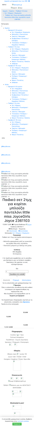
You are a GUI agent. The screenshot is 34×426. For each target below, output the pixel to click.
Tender (19, 357)
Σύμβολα (14, 359)
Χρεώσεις (26, 302)
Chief (24, 357)
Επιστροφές (25, 342)
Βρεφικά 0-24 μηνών (15, 30)
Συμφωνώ (17, 424)
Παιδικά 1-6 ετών (14, 47)
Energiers (7, 359)
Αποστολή (6, 280)
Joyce (10, 357)
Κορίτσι (7, 28)
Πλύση (20, 359)
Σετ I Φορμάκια (17, 89)
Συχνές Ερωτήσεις (22, 340)
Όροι (22, 335)
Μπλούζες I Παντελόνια (20, 34)
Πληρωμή (16, 280)
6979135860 (17, 388)
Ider (14, 357)
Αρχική (5, 11)
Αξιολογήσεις (26, 280)
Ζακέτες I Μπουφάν (18, 36)
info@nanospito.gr (20, 381)
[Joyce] (28, 224)
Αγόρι (7, 84)
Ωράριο (5, 385)
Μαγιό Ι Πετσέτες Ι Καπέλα (21, 61)
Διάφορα (15, 63)
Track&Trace (10, 340)
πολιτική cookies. (23, 421)
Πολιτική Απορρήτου (17, 337)
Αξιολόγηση (13, 231)
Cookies (13, 335)
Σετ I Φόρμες (16, 105)
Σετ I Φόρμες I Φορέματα (20, 49)
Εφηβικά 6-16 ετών (14, 66)
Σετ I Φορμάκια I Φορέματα (21, 32)
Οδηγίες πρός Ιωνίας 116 (17, 354)
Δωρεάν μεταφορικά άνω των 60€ (16, 1)
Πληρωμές (16, 342)
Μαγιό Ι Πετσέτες (18, 80)
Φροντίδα (27, 359)
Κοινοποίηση (24, 231)
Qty (17, 268)
